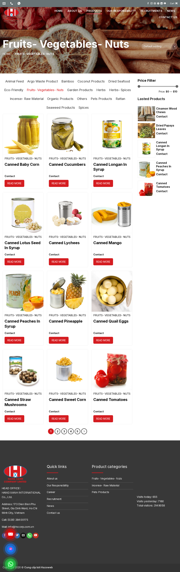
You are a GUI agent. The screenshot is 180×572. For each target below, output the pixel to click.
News (171, 11)
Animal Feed (14, 81)
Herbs (101, 90)
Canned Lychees (64, 242)
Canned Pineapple (65, 321)
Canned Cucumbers (67, 164)
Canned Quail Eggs (110, 321)
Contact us (168, 17)
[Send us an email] (155, 3)
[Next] (84, 431)
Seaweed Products (60, 107)
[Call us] (29, 535)
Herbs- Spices (120, 90)
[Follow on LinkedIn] (161, 3)
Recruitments (151, 11)
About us (74, 11)
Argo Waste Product (42, 81)
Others (82, 99)
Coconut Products (91, 81)
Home (58, 11)
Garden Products (80, 90)
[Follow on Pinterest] (158, 3)
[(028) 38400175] (12, 3)
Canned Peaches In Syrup (22, 324)
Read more (14, 183)
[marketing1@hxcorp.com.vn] (4, 3)
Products (94, 11)
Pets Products (101, 99)
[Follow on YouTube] (165, 3)
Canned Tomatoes (110, 399)
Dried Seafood (119, 81)
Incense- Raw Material (27, 99)
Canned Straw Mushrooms (18, 402)
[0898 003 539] (19, 3)
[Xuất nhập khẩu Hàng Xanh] (16, 14)
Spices (84, 107)
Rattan (120, 99)
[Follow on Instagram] (151, 3)
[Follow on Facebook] (148, 3)
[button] (173, 3)
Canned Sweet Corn (67, 399)
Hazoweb (47, 567)
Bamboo (67, 81)
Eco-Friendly (13, 90)
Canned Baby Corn (22, 164)
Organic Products (60, 99)
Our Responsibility (121, 11)
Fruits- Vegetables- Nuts (45, 90)
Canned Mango (107, 242)
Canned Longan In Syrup (110, 167)
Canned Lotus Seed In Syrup (23, 245)
